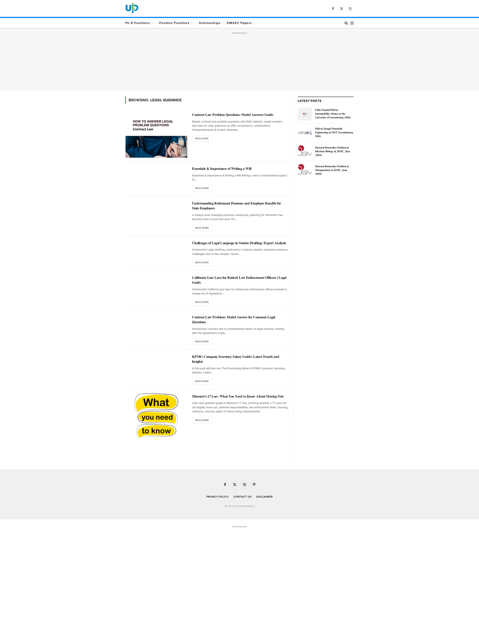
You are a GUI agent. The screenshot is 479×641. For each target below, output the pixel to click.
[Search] (346, 23)
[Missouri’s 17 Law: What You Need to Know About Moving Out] (156, 416)
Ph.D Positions (137, 23)
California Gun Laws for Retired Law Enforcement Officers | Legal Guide (239, 280)
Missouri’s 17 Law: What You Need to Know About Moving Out (237, 396)
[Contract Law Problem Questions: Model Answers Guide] (156, 134)
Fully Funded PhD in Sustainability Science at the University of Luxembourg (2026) (333, 113)
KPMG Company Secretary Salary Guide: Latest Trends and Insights (235, 359)
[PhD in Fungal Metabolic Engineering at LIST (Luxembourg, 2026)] (305, 132)
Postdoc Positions (174, 23)
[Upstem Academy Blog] (131, 8)
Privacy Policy (217, 496)
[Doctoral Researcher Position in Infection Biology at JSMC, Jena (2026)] (305, 151)
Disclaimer (264, 496)
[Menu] (352, 23)
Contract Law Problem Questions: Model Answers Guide (232, 114)
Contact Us (242, 496)
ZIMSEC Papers (239, 23)
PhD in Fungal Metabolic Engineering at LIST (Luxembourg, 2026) (334, 132)
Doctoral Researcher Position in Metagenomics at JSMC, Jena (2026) (332, 170)
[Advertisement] (239, 61)
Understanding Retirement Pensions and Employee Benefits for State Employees (236, 205)
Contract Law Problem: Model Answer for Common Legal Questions (233, 319)
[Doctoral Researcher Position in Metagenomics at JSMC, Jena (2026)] (305, 170)
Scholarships (209, 23)
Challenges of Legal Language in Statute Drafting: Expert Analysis (239, 242)
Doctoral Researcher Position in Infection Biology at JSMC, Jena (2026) (332, 151)
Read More (202, 138)
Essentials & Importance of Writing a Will (221, 168)
